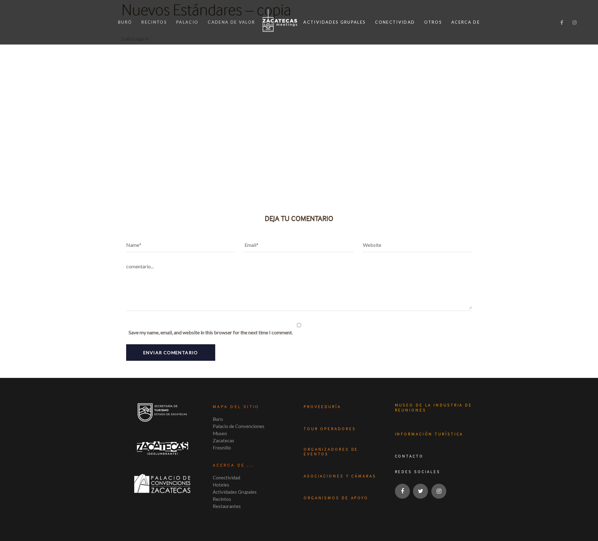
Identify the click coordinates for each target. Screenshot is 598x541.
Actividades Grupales (235, 492)
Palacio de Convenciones (238, 426)
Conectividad (226, 477)
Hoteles (221, 484)
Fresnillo (222, 447)
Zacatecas (223, 440)
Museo (220, 433)
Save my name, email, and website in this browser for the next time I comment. (211, 332)
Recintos (222, 499)
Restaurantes (227, 506)
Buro (218, 419)
